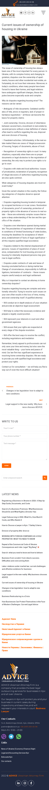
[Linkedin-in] (33, 13)
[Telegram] (21, 13)
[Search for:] (21, 478)
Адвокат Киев (9, 619)
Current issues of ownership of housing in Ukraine (22, 583)
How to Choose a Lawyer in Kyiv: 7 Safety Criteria (21, 525)
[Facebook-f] (25, 13)
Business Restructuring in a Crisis (16, 596)
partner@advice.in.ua (10, 726)
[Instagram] (29, 13)
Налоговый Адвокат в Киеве (16, 629)
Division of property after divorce (15, 531)
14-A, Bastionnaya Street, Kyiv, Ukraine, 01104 (20, 723)
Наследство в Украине (13, 624)
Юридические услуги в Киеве (16, 634)
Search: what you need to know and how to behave (22, 553)
